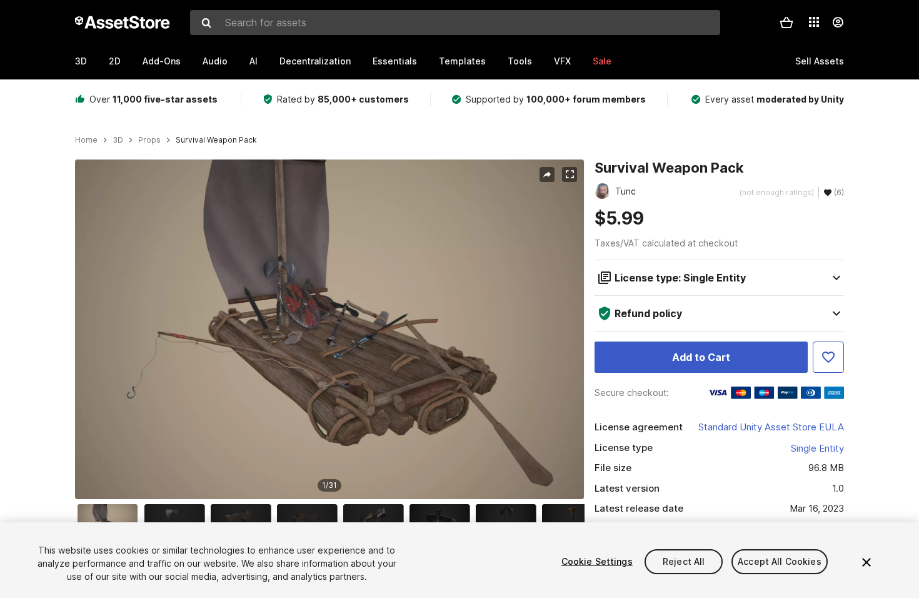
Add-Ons (162, 61)
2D (115, 61)
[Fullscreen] (569, 174)
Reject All (684, 561)
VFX (562, 61)
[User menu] (837, 22)
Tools (520, 61)
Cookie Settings (597, 561)
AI (253, 61)
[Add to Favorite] (828, 357)
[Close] (866, 562)
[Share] (547, 174)
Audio (215, 61)
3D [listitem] (118, 140)
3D (81, 61)
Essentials (395, 61)
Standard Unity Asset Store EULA (771, 427)
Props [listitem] (149, 140)
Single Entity (817, 448)
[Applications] (813, 21)
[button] (786, 22)
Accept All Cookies (779, 561)
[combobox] (455, 22)
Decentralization (315, 61)
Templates (462, 61)
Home (86, 140)
